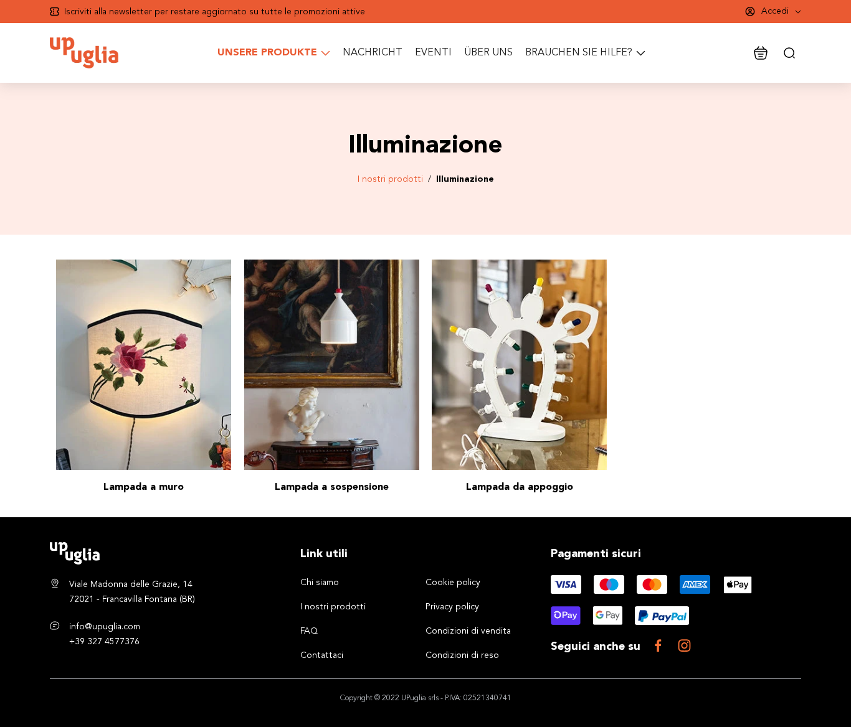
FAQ (309, 631)
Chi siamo (319, 582)
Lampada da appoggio (519, 487)
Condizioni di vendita (468, 631)
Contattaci (321, 655)
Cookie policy (453, 582)
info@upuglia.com (104, 626)
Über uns (488, 53)
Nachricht (372, 53)
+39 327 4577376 (104, 641)
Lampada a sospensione (332, 487)
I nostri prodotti (390, 179)
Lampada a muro (143, 487)
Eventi (433, 53)
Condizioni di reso (462, 655)
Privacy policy (452, 607)
